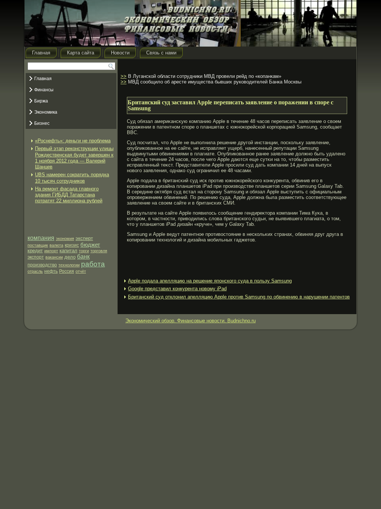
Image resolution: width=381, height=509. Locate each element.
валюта (56, 245)
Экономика (45, 112)
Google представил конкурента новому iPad (177, 288)
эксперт (84, 238)
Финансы (44, 89)
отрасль (35, 271)
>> (124, 76)
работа (93, 264)
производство (42, 265)
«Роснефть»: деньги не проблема (73, 140)
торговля (98, 251)
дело (70, 257)
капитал (68, 250)
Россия (66, 271)
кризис (72, 245)
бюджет (90, 244)
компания (41, 238)
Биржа (41, 101)
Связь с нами (161, 53)
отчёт (81, 271)
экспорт (36, 257)
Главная (41, 53)
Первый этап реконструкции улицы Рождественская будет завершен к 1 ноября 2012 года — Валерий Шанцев (74, 158)
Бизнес (41, 123)
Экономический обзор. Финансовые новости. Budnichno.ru (190, 320)
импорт (51, 251)
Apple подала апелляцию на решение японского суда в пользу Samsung (210, 281)
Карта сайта (80, 53)
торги (84, 251)
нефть (51, 271)
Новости (120, 53)
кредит (35, 250)
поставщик (38, 245)
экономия (65, 238)
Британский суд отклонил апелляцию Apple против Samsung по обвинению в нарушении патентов (239, 297)
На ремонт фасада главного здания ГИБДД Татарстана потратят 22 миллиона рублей (68, 195)
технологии (69, 265)
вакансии (54, 257)
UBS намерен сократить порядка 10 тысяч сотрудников (72, 177)
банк (83, 256)
